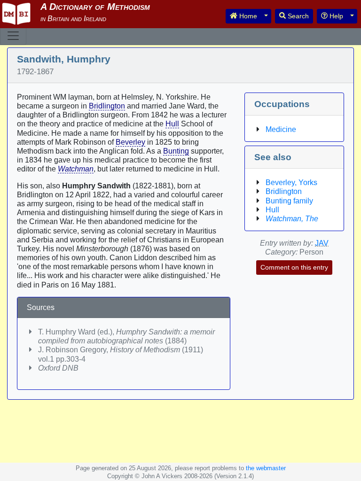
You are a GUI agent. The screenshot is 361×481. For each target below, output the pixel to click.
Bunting (176, 151)
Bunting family (289, 201)
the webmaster (266, 468)
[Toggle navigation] (13, 35)
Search (297, 16)
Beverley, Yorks (291, 182)
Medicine (281, 129)
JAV (322, 243)
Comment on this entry (294, 267)
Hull (172, 124)
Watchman (76, 169)
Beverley (130, 142)
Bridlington (107, 106)
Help (335, 16)
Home (247, 16)
